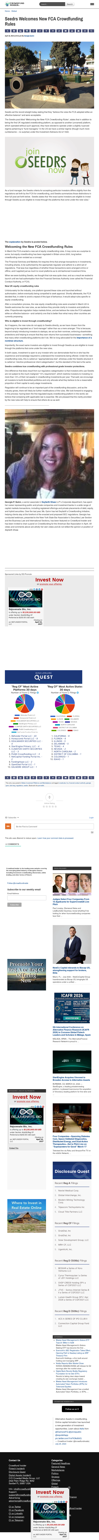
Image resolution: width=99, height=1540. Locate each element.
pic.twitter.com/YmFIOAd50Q (68, 1438)
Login (91, 817)
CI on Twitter (15, 1506)
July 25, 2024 (60, 1443)
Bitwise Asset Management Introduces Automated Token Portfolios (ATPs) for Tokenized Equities (71, 1384)
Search (70, 4)
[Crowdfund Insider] (14, 4)
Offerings (55, 1480)
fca (67, 783)
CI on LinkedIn (16, 1513)
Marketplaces (57, 1470)
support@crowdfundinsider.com (24, 1494)
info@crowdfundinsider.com (27, 1488)
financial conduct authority (77, 783)
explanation (15, 241)
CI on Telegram (16, 1520)
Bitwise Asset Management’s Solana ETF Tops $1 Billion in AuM (72, 1341)
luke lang (12, 785)
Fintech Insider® (17, 1468)
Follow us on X (72, 1409)
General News (58, 1466)
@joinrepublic (75, 1431)
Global (14, 11)
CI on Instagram (16, 1516)
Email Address (13, 893)
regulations (19, 785)
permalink (41, 785)
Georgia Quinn (29, 36)
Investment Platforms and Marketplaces (38, 783)
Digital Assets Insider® (20, 1475)
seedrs (26, 785)
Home (7, 11)
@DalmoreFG (61, 1431)
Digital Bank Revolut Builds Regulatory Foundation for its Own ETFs (71, 1372)
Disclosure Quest (17, 1471)
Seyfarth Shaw (49, 501)
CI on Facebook (16, 1510)
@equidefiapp (61, 1435)
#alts (82, 1428)
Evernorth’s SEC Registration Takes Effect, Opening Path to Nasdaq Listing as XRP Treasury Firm (73, 1353)
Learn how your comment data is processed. (56, 838)
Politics (55, 1473)
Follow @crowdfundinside (17, 883)
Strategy (55, 1476)
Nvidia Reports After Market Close (70, 1363)
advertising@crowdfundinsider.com (26, 1500)
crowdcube (62, 783)
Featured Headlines (60, 1463)
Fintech (55, 1486)
